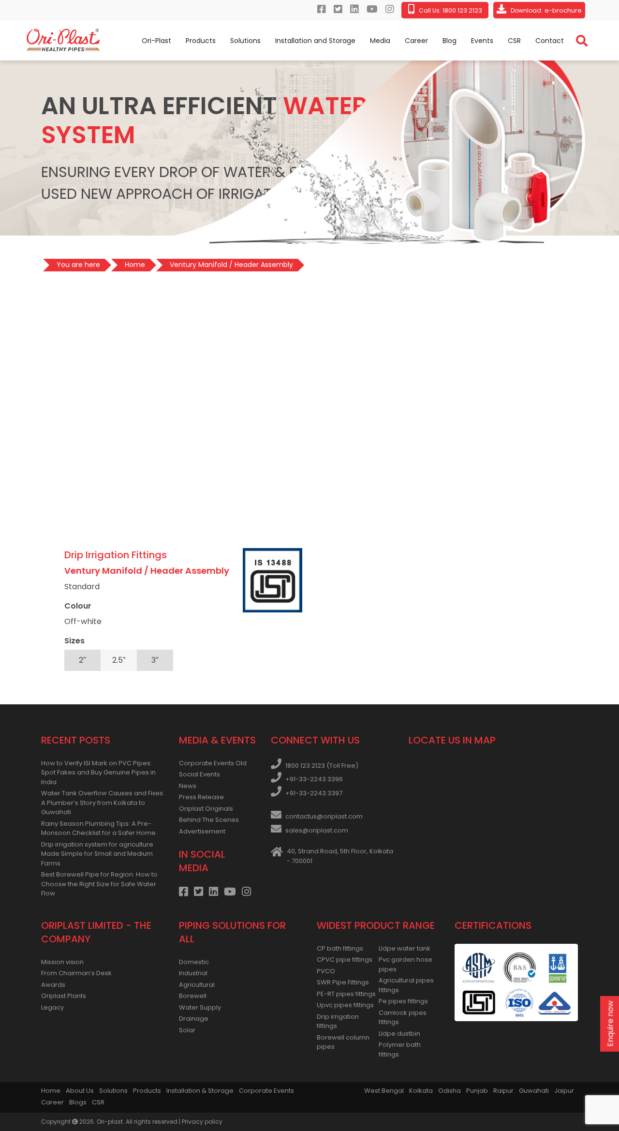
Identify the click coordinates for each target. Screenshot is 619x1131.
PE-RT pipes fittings (346, 993)
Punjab (477, 1090)
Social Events (199, 774)
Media (380, 40)
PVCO (326, 971)
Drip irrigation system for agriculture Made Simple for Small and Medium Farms (97, 854)
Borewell (192, 995)
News (187, 785)
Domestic (194, 962)
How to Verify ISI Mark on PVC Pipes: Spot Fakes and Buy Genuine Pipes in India (98, 773)
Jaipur (564, 1090)
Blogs (78, 1102)
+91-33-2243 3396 (314, 779)
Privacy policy (202, 1121)
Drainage (193, 1018)
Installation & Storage (200, 1090)
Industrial (193, 973)
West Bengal (384, 1090)
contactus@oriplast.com (324, 816)
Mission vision (62, 962)
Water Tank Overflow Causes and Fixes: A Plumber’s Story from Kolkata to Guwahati (102, 803)
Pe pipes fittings (403, 1001)
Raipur (503, 1090)
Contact (549, 40)
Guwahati (534, 1090)
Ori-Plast (156, 40)
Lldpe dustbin (399, 1033)
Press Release (201, 797)
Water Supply (200, 1007)
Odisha (449, 1090)
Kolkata (421, 1090)
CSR (514, 40)
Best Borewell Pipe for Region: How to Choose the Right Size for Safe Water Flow (99, 884)
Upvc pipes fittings (345, 1005)
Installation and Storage (315, 40)
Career (416, 40)
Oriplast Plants (63, 995)
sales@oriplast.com (316, 830)
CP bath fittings (340, 948)
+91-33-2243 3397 (313, 793)
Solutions (245, 40)
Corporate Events (266, 1090)
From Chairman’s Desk (76, 973)
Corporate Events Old (213, 763)
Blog (449, 40)
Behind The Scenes (209, 819)
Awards (53, 984)
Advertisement (202, 831)
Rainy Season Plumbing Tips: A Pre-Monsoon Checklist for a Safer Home (98, 828)
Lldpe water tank (404, 948)
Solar (187, 1030)
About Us (80, 1090)
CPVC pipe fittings (344, 959)
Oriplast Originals (206, 808)
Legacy (52, 1007)
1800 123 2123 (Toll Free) (321, 765)
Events (482, 40)
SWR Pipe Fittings (343, 982)
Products (201, 40)
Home (50, 1090)
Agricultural (197, 984)
